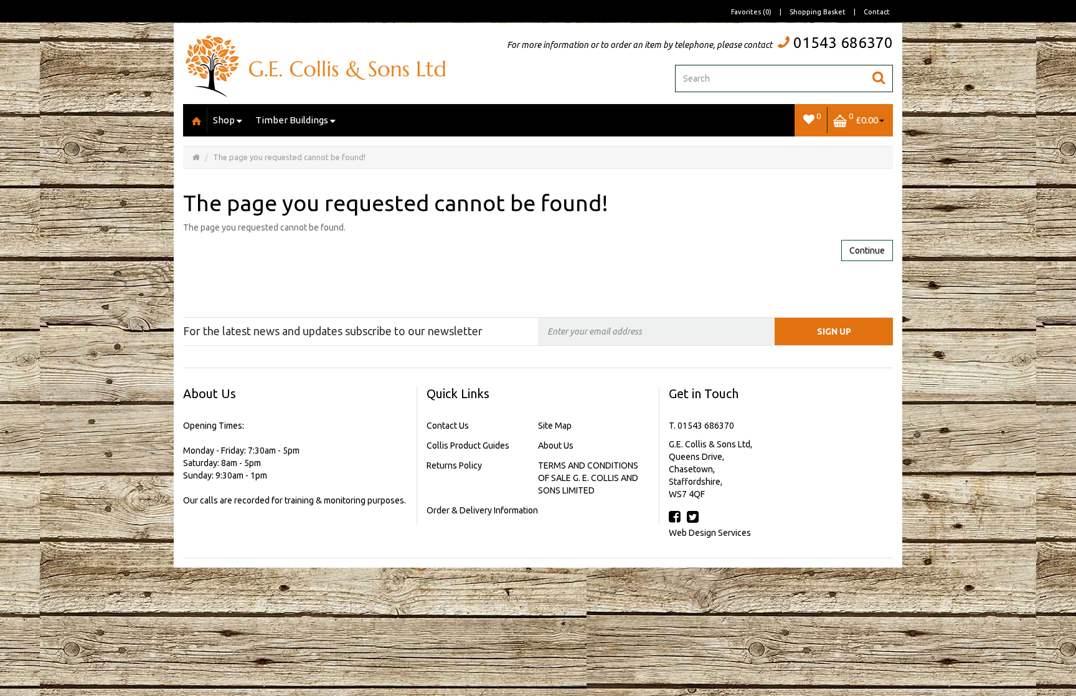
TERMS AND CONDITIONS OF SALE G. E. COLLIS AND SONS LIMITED (588, 477)
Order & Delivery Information (482, 510)
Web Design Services (710, 533)
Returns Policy (454, 465)
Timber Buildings (291, 120)
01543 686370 (843, 42)
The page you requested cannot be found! (289, 157)
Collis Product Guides (468, 445)
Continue (867, 250)
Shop (224, 120)
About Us (555, 445)
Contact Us (448, 426)
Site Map (555, 426)
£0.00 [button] (863, 118)
